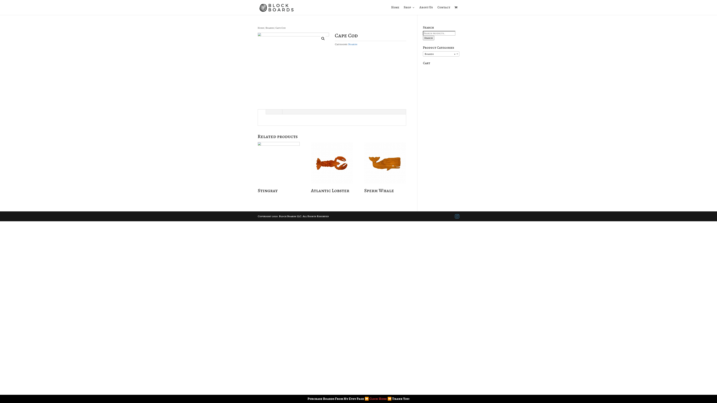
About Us (426, 8)
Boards (270, 27)
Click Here (378, 398)
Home (395, 8)
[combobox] (441, 54)
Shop (407, 8)
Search (428, 38)
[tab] (261, 112)
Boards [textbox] (440, 54)
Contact (443, 8)
